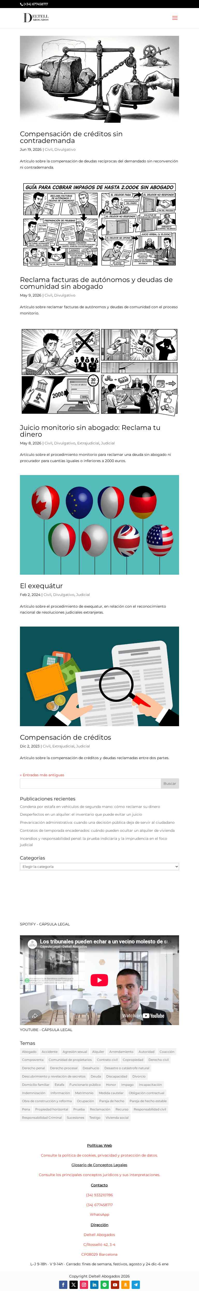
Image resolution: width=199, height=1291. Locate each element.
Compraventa (33, 1060)
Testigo (95, 1118)
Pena (26, 1109)
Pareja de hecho (111, 1101)
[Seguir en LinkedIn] (94, 1285)
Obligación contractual (146, 1093)
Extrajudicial (88, 443)
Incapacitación (150, 1085)
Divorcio (139, 1076)
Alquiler (98, 1052)
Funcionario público (85, 1085)
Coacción (167, 1052)
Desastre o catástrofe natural (126, 1068)
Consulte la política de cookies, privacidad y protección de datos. (99, 1155)
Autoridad (146, 1052)
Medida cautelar (111, 1093)
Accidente (50, 1052)
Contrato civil (107, 1060)
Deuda (96, 1076)
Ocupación (85, 1101)
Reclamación (100, 1109)
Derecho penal (33, 1068)
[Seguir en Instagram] (84, 1285)
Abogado (29, 1052)
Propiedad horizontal (51, 1109)
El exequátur (41, 586)
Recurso (122, 1109)
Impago (127, 1085)
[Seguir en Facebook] (63, 1285)
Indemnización (33, 1093)
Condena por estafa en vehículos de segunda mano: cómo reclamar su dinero (90, 806)
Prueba (79, 1109)
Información (60, 1093)
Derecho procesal (63, 1068)
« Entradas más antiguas (42, 775)
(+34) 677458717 (36, 4)
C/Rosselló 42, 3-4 (99, 1244)
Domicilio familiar (35, 1085)
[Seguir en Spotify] (105, 1285)
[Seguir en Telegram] (136, 1285)
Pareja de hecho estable (148, 1101)
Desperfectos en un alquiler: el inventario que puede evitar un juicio (81, 814)
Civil (49, 149)
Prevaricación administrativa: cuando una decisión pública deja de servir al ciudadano (97, 822)
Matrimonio (84, 1093)
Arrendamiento (121, 1052)
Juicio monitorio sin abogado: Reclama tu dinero (90, 430)
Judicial (108, 443)
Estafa (59, 1085)
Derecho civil (158, 1060)
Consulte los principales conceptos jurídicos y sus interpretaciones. (99, 1174)
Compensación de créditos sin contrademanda (71, 137)
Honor (111, 1085)
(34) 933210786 (99, 1195)
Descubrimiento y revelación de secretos (54, 1076)
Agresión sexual (75, 1052)
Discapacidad (116, 1076)
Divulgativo (65, 149)
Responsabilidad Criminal (42, 1118)
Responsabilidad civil (150, 1109)
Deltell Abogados (99, 1234)
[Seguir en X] (73, 1285)
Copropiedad (133, 1060)
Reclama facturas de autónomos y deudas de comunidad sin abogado (96, 283)
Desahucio (91, 1068)
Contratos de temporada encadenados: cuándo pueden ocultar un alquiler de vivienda (97, 830)
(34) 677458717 (99, 1205)
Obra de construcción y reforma (47, 1101)
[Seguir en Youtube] (115, 1285)
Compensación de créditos (65, 737)
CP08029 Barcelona (99, 1254)
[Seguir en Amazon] (125, 1285)
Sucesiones (75, 1118)
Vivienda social (117, 1118)
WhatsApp (99, 1214)
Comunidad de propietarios (70, 1060)
